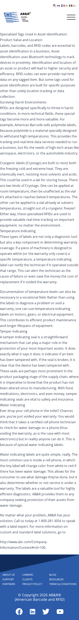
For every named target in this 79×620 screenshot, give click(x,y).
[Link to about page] (19, 611)
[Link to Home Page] (17, 17)
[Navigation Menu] (71, 17)
